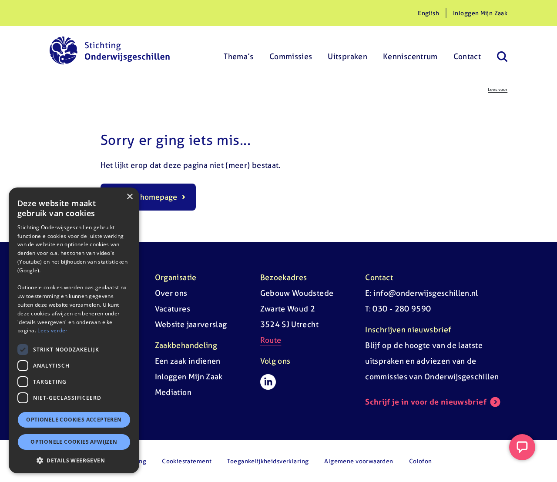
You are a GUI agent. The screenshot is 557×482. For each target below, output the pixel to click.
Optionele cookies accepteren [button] (73, 419)
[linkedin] (268, 382)
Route (271, 340)
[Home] (110, 50)
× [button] (129, 197)
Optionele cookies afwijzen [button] (73, 441)
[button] (74, 460)
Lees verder (52, 330)
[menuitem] (239, 50)
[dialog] (74, 330)
